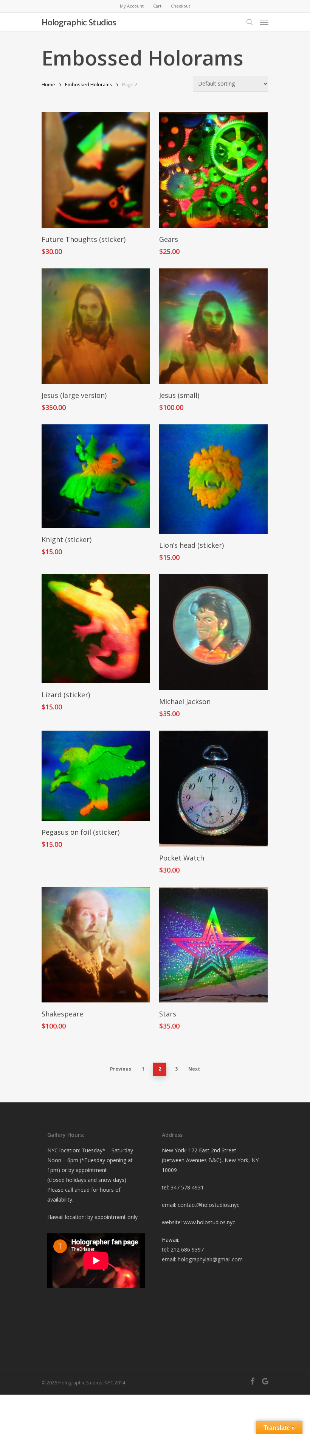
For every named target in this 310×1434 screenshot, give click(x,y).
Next (194, 1069)
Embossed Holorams (88, 84)
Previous (120, 1069)
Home (48, 84)
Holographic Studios (79, 22)
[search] (249, 22)
